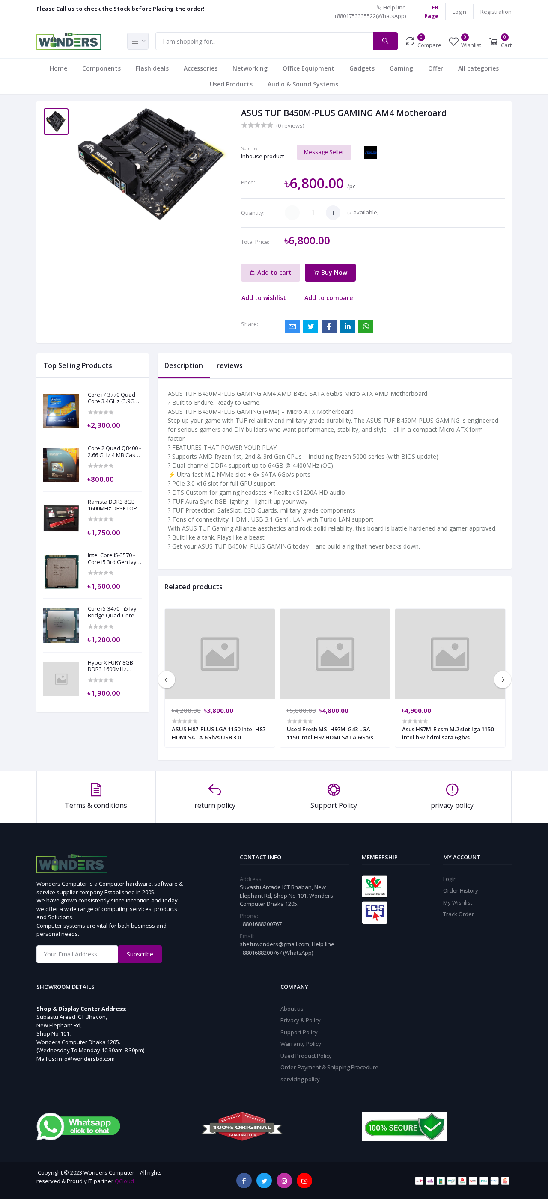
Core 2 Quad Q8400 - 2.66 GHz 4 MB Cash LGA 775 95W (114, 451)
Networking (250, 68)
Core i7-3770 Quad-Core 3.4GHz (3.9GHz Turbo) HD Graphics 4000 (114, 398)
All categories (478, 68)
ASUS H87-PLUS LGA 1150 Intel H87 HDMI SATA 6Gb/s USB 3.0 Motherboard (218, 733)
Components (101, 68)
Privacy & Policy (300, 1020)
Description (183, 365)
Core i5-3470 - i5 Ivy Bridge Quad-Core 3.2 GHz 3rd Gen (112, 612)
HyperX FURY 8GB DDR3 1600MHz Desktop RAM (110, 666)
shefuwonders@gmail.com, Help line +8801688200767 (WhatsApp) (287, 948)
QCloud (124, 1181)
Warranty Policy (300, 1044)
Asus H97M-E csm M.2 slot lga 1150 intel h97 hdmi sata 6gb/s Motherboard (448, 733)
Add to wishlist (263, 298)
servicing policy (300, 1079)
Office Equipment (308, 68)
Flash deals (152, 68)
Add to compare (328, 298)
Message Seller (324, 152)
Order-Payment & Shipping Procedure (329, 1067)
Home (58, 68)
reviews (230, 365)
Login (459, 11)
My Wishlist (457, 902)
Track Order (458, 914)
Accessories (200, 68)
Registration (496, 11)
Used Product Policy (306, 1056)
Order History (460, 890)
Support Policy (299, 1032)
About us (292, 1008)
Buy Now (333, 272)
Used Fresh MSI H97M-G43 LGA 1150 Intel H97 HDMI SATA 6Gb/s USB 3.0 (330, 733)
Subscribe (140, 954)
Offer (435, 68)
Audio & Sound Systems (303, 84)
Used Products (231, 84)
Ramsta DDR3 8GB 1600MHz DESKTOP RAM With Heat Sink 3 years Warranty (113, 505)
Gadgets (362, 68)
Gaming (401, 68)
